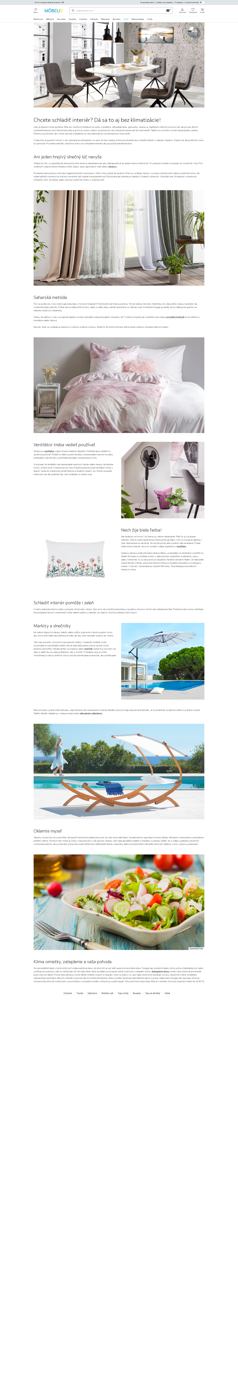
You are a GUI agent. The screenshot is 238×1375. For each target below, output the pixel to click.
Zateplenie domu (160, 971)
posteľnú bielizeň (175, 317)
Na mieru (116, 19)
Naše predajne (138, 19)
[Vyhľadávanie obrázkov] (168, 10)
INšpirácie (105, 19)
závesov (112, 166)
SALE (126, 19)
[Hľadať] (73, 10)
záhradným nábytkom (91, 713)
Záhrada (94, 19)
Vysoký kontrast (192, 2)
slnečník (88, 648)
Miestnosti (38, 19)
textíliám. (182, 546)
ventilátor (49, 451)
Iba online (61, 19)
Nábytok (50, 19)
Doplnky (72, 19)
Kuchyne (83, 19)
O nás (149, 19)
